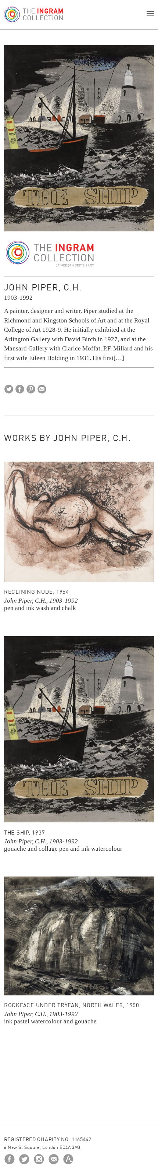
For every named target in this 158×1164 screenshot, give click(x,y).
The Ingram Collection (50, 254)
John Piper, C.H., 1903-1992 (41, 600)
